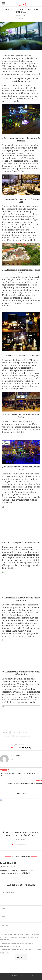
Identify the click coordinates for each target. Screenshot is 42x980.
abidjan (5, 732)
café (13, 732)
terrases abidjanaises (22, 736)
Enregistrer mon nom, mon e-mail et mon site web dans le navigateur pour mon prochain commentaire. (20, 937)
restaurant (7, 736)
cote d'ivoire (23, 732)
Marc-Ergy (16, 756)
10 (29, 844)
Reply (40, 863)
